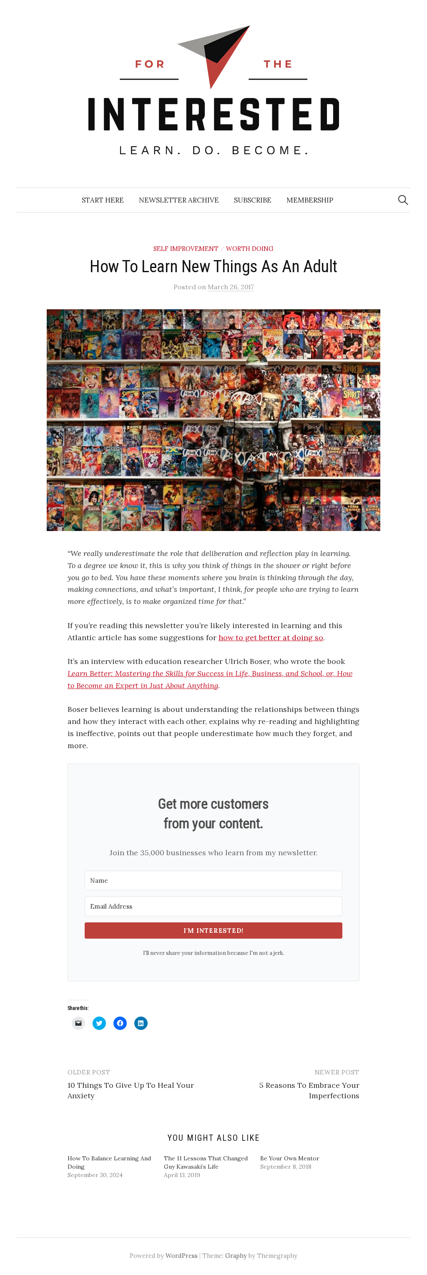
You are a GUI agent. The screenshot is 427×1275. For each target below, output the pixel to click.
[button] (213, 420)
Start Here (103, 200)
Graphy (236, 1256)
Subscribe (252, 200)
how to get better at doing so (271, 637)
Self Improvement (186, 249)
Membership (309, 200)
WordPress (182, 1256)
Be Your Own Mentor (289, 1158)
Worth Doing (250, 249)
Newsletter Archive (179, 200)
